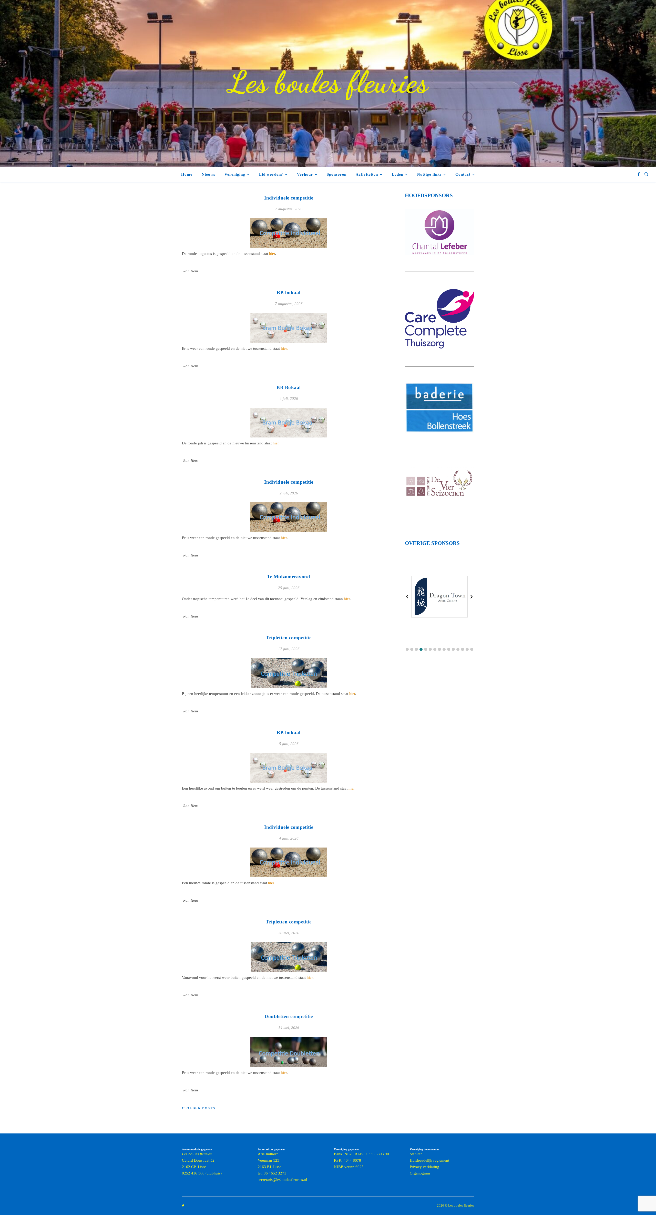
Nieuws (208, 174)
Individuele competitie (288, 198)
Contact (462, 174)
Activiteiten (367, 174)
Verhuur (305, 174)
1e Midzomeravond (288, 576)
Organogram (420, 1173)
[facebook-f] (639, 174)
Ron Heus (190, 271)
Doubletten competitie (288, 1016)
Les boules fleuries (328, 82)
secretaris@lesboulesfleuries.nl (282, 1180)
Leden (397, 174)
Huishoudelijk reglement (429, 1160)
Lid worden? (271, 174)
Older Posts (200, 1108)
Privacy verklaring (424, 1167)
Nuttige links (429, 174)
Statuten (416, 1154)
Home (186, 174)
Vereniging (234, 174)
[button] (407, 649)
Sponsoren (336, 174)
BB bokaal (289, 292)
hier (272, 254)
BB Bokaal (288, 387)
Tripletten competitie (289, 637)
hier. (284, 348)
